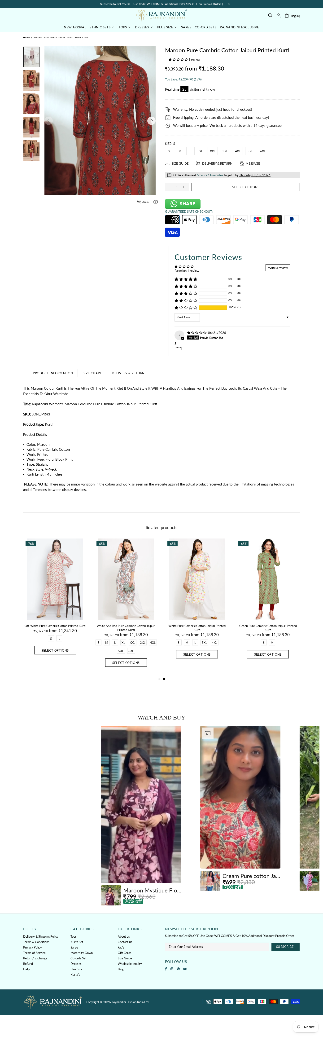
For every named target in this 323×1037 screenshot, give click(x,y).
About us (124, 936)
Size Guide (125, 958)
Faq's (121, 947)
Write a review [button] (278, 268)
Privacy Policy (32, 947)
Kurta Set (76, 942)
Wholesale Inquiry (130, 964)
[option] (141, 815)
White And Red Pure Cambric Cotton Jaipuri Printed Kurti (268, 628)
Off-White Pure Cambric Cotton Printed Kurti (196, 626)
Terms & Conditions (36, 942)
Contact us (125, 942)
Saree (74, 947)
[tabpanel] (55, 607)
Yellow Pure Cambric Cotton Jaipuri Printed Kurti (55, 628)
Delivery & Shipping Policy (40, 936)
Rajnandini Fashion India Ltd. (161, 15)
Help (26, 969)
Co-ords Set (78, 958)
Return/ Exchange (35, 958)
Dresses (76, 964)
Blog (121, 969)
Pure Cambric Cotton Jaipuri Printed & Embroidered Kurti (126, 628)
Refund (28, 964)
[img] (197, 333)
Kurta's (75, 974)
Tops (73, 936)
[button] (178, 59)
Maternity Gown (81, 953)
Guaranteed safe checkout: (189, 211)
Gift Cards (124, 953)
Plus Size (76, 969)
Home (26, 37)
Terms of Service (34, 953)
